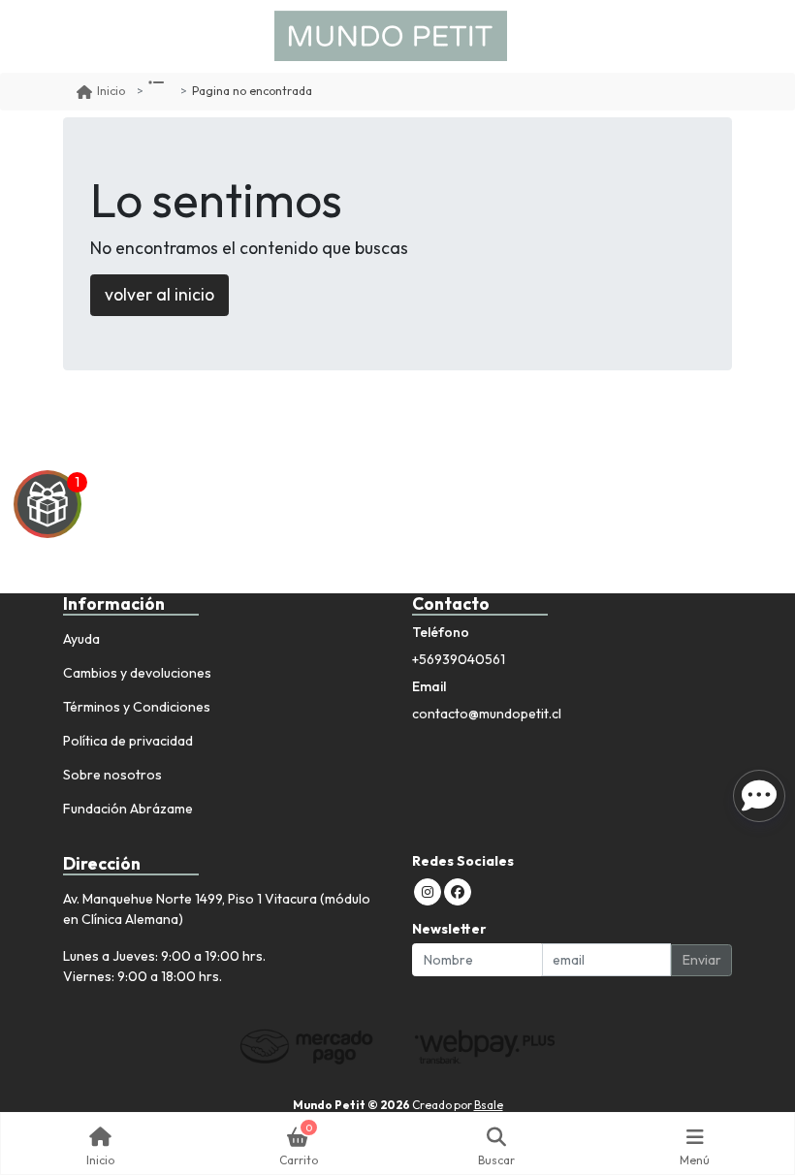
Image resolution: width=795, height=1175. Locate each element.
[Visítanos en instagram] (427, 891)
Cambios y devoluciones (137, 673)
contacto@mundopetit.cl (486, 713)
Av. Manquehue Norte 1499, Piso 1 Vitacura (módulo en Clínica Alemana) (216, 909)
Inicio (111, 90)
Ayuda (81, 639)
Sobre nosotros (112, 774)
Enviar (702, 960)
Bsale (488, 1104)
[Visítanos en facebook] (457, 891)
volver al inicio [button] (159, 294)
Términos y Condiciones (136, 706)
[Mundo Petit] (390, 36)
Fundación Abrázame (128, 808)
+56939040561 (458, 659)
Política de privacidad (128, 740)
